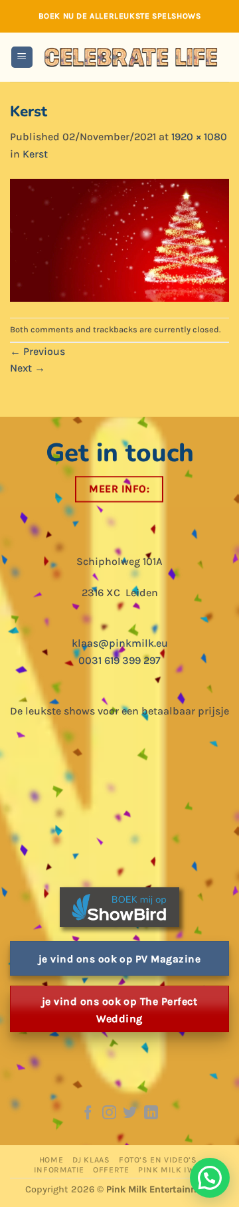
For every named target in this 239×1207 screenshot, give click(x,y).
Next (27, 368)
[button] (22, 57)
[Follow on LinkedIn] (151, 1113)
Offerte (111, 1169)
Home (51, 1159)
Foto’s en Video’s (158, 1159)
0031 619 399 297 (119, 660)
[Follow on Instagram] (109, 1113)
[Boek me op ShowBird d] (119, 906)
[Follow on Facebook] (88, 1113)
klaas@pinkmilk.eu (120, 643)
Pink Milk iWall (173, 1169)
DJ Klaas (91, 1159)
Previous (37, 351)
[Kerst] (119, 239)
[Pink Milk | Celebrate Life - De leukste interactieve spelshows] (131, 57)
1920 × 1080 (199, 136)
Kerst (35, 154)
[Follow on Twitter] (130, 1113)
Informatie (59, 1169)
